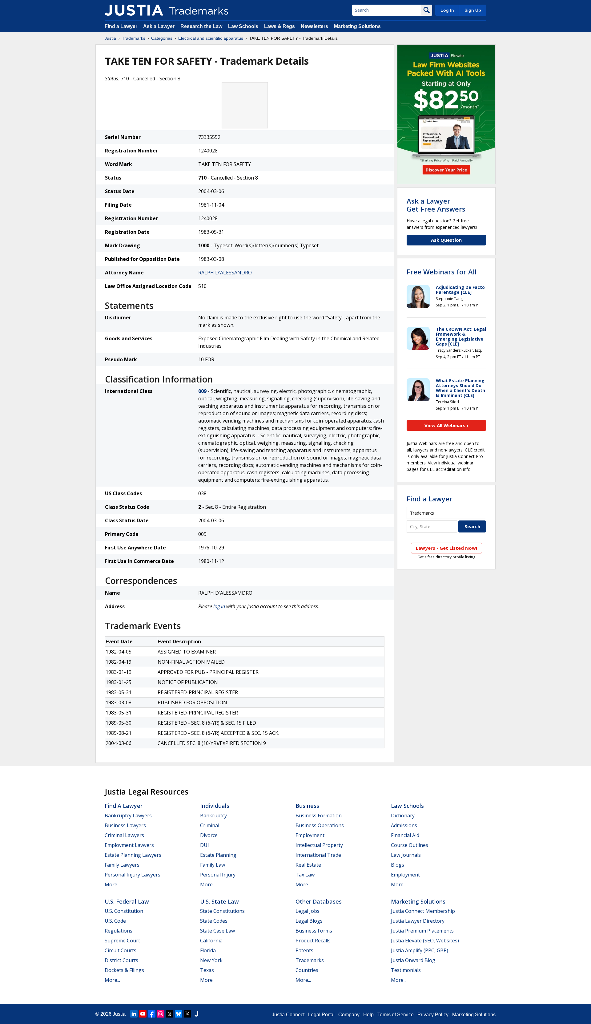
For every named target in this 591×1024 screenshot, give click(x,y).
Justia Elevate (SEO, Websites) (425, 940)
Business (307, 805)
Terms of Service (395, 1014)
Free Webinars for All (441, 272)
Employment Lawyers (129, 845)
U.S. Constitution (124, 911)
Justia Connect (288, 1014)
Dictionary (403, 815)
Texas (207, 970)
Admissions (404, 825)
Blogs (397, 864)
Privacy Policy (432, 1014)
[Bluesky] (178, 1014)
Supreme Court (122, 940)
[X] (187, 1014)
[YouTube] (143, 1014)
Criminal (209, 825)
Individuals (214, 805)
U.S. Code (115, 920)
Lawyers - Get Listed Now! (446, 548)
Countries (307, 970)
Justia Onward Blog (413, 960)
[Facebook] (151, 1014)
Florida (208, 950)
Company (349, 1014)
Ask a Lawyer (159, 26)
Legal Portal (321, 1014)
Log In (447, 10)
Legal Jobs (308, 911)
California (211, 940)
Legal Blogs (309, 920)
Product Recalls (313, 940)
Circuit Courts (120, 950)
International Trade (318, 855)
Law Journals (406, 855)
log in (219, 606)
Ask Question (446, 240)
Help (368, 1014)
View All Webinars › (446, 425)
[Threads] (169, 1014)
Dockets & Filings (124, 970)
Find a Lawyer (121, 26)
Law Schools (243, 26)
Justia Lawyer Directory (417, 920)
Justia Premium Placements (422, 930)
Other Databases (319, 901)
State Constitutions (222, 911)
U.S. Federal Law (127, 901)
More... (112, 884)
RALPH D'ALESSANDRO (225, 272)
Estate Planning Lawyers (133, 855)
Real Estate (308, 864)
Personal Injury (217, 874)
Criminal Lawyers (124, 835)
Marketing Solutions (357, 26)
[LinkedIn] (134, 1014)
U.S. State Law (219, 901)
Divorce (209, 835)
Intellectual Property (319, 845)
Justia (110, 38)
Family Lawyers (122, 864)
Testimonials (406, 970)
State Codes (213, 920)
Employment (310, 835)
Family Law (212, 864)
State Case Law (217, 930)
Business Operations (320, 825)
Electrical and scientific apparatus (210, 38)
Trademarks (133, 38)
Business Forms (314, 930)
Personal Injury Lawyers (132, 874)
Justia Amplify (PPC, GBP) (419, 950)
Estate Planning (218, 855)
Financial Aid (405, 835)
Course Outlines (409, 845)
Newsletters (314, 26)
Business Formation (319, 815)
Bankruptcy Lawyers (128, 815)
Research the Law (201, 26)
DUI (204, 845)
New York (211, 960)
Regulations (118, 930)
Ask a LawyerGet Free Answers (436, 204)
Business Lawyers (125, 825)
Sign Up (472, 10)
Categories (161, 38)
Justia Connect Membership (423, 911)
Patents (304, 950)
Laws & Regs (279, 26)
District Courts (121, 960)
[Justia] (134, 10)
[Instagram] (160, 1014)
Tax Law (305, 874)
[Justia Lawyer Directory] (196, 1014)
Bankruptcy (213, 815)
